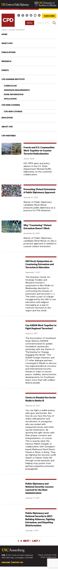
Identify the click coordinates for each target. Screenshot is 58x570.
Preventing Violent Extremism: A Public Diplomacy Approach (40, 191)
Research (6, 61)
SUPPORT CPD (17, 562)
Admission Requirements (17, 90)
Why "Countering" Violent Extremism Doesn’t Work (38, 227)
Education (7, 118)
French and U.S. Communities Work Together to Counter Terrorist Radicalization (39, 150)
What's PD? (7, 43)
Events (5, 70)
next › (27, 540)
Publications (8, 52)
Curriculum (10, 86)
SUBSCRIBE (49, 16)
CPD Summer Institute (13, 79)
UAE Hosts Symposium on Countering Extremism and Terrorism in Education (39, 264)
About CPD (7, 127)
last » (36, 540)
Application (10, 99)
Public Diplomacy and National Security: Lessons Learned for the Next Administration (39, 488)
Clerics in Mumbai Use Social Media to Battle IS (40, 399)
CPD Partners (9, 136)
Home (4, 30)
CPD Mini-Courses (11, 105)
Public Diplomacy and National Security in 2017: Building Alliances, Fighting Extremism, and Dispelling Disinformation (40, 519)
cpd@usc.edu (51, 557)
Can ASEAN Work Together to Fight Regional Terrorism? (40, 327)
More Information (13, 94)
